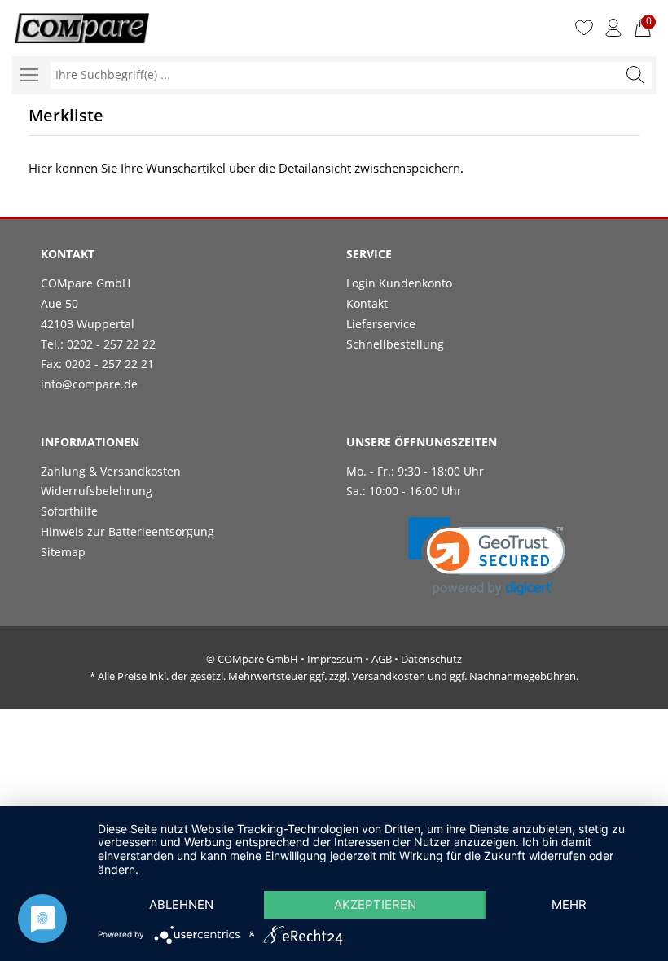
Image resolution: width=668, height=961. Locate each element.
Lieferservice (380, 323)
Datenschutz (431, 659)
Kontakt (367, 303)
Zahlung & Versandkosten (111, 471)
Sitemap (63, 551)
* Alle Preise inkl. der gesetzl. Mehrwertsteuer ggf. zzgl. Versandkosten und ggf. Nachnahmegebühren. (334, 676)
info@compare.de (89, 384)
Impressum (335, 659)
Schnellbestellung (395, 344)
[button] (487, 557)
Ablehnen (181, 904)
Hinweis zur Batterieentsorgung (127, 531)
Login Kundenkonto (399, 283)
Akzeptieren (375, 904)
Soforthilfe (69, 511)
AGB (381, 659)
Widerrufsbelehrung (96, 490)
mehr (569, 904)
